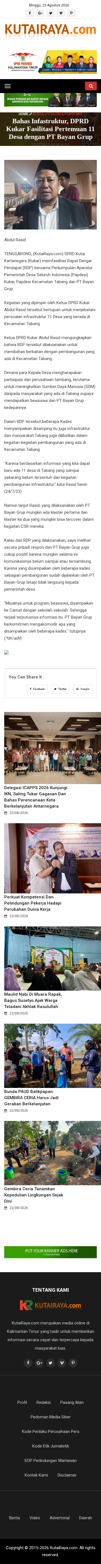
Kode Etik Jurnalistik (50, 1446)
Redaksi (43, 1402)
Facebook (39, 689)
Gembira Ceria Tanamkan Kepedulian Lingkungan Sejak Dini (33, 1195)
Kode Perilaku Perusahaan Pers (50, 1431)
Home (24, 114)
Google (84, 689)
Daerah (85, 1517)
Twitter (62, 689)
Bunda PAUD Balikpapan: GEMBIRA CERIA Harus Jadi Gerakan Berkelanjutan (31, 1097)
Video (34, 1517)
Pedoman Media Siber (51, 1416)
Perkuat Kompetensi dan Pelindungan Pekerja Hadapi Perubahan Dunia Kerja (32, 903)
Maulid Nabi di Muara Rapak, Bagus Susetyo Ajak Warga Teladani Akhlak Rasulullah (33, 1000)
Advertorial (60, 1517)
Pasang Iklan (72, 1402)
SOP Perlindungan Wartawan (50, 1460)
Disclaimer (67, 1475)
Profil (22, 1402)
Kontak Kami (36, 1475)
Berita (14, 1517)
